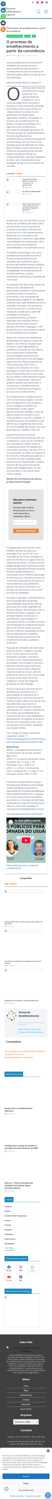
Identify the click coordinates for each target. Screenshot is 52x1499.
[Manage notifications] (7, 1489)
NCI (34, 36)
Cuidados (8, 1206)
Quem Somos (26, 1409)
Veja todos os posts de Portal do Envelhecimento (31, 1031)
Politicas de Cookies (17, 1496)
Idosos (27, 36)
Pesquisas (8, 1230)
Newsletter (26, 1404)
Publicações (9, 1234)
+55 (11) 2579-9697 (22, 1437)
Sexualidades (9, 1243)
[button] (48, 1451)
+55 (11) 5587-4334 (38, 1437)
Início (26, 1386)
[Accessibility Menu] (48, 1495)
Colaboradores (26, 1395)
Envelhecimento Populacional (16, 1216)
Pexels (39, 814)
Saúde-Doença (10, 1239)
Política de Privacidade (33, 1496)
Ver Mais (9, 1248)
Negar (26, 1483)
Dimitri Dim (29, 814)
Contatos (26, 1399)
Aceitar (26, 1476)
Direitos (7, 1211)
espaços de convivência (14, 36)
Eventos (8, 1220)
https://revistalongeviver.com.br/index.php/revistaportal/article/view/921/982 (26, 740)
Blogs (26, 1390)
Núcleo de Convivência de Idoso (21, 223)
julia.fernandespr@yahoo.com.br (28, 809)
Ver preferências (26, 1490)
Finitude (8, 1225)
